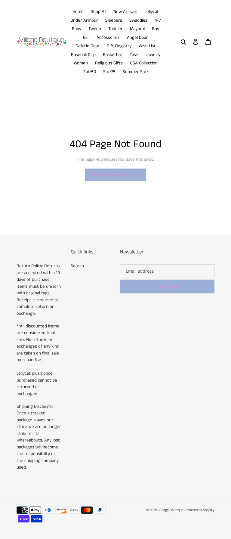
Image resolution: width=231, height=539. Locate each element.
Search (77, 266)
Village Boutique (171, 510)
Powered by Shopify (199, 510)
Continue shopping (111, 175)
